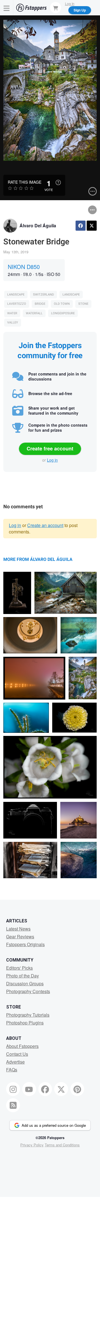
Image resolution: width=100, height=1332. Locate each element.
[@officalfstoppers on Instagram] (13, 1089)
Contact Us (17, 1054)
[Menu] (6, 7)
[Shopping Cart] (55, 7)
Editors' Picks (19, 968)
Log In (69, 3)
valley (12, 322)
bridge (40, 303)
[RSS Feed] (13, 1105)
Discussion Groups (25, 983)
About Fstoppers (22, 1046)
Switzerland (43, 294)
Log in (52, 460)
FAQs (11, 1069)
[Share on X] (92, 226)
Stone (83, 303)
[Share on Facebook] (81, 226)
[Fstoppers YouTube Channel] (29, 1089)
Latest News (18, 928)
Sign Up (80, 10)
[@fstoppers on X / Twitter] (61, 1089)
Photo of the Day (22, 975)
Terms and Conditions (62, 1144)
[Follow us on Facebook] (45, 1089)
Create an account (45, 525)
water (12, 313)
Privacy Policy (32, 1144)
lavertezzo (16, 303)
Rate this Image (24, 182)
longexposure (63, 313)
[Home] (31, 7)
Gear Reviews (20, 936)
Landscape (15, 294)
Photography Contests (28, 991)
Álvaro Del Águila (37, 225)
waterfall (34, 313)
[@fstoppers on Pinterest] (77, 1089)
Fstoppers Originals (25, 944)
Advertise (15, 1062)
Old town (62, 303)
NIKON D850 (24, 267)
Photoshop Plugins (25, 1022)
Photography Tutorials (27, 1015)
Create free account (50, 448)
